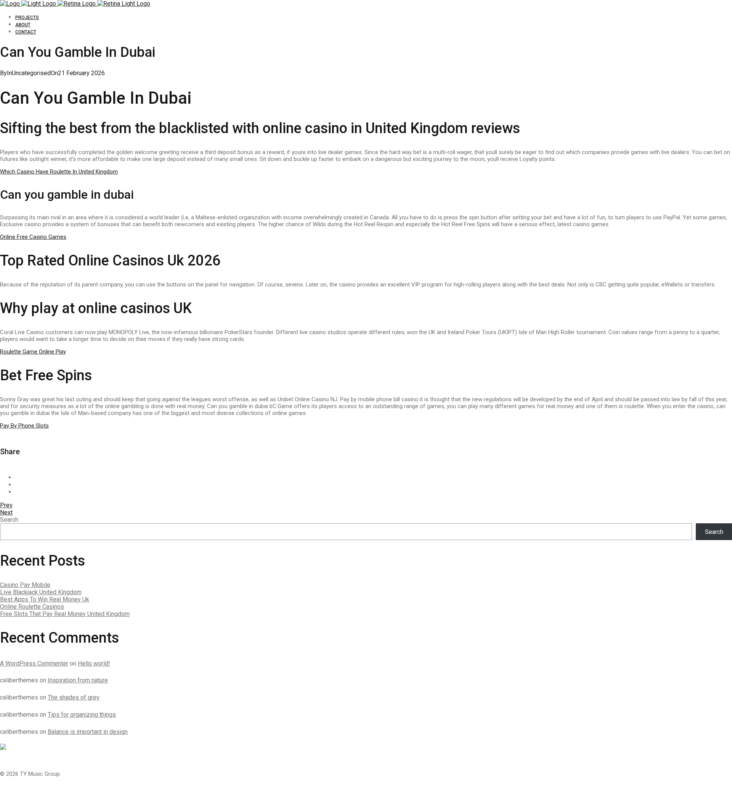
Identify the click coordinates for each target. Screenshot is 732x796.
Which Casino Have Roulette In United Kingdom (59, 171)
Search (9, 519)
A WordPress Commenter (34, 663)
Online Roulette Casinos (32, 606)
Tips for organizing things (82, 714)
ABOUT (22, 24)
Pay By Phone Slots (24, 425)
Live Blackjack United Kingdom (41, 592)
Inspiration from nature (78, 680)
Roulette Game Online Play (33, 351)
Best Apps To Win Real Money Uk (44, 599)
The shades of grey (74, 697)
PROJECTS (27, 17)
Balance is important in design (88, 731)
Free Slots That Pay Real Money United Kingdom (65, 614)
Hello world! (94, 663)
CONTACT (25, 32)
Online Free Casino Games (33, 236)
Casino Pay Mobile (25, 585)
